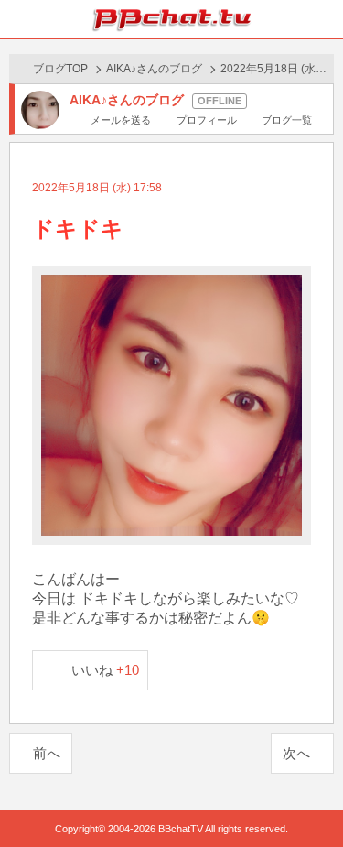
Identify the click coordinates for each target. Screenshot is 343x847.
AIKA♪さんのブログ (154, 68)
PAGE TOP (311, 798)
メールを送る (121, 119)
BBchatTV (172, 19)
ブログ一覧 (287, 119)
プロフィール (206, 119)
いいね (105, 670)
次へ (296, 753)
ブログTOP (60, 68)
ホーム (19, 19)
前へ (46, 753)
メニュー (324, 19)
